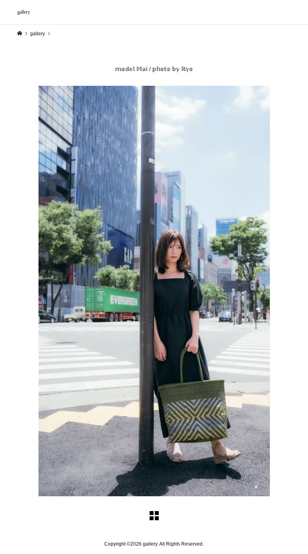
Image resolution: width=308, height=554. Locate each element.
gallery (23, 12)
